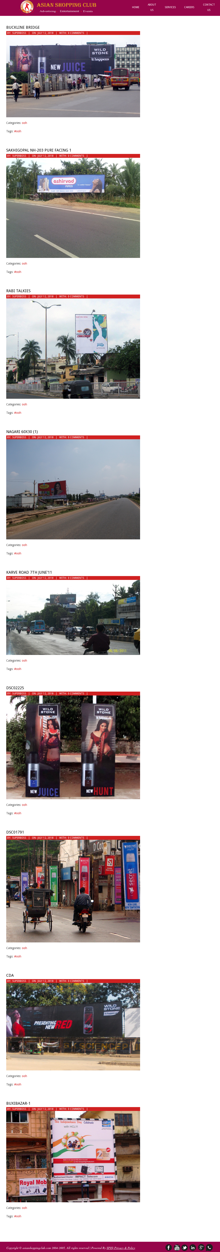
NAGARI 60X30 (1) (22, 431)
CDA (10, 975)
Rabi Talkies (18, 291)
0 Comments (76, 33)
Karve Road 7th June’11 (29, 572)
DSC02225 (15, 688)
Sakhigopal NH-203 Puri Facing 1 (38, 150)
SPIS (110, 1248)
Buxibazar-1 (18, 1103)
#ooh (17, 131)
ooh (24, 123)
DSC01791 (15, 832)
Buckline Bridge (23, 27)
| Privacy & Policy (124, 1248)
